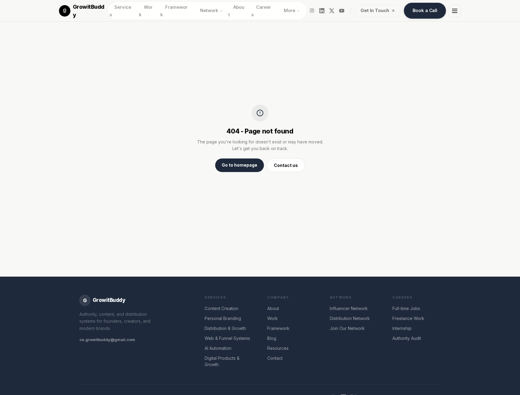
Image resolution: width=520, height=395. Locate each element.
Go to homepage (239, 165)
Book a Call (425, 10)
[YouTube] (342, 11)
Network (209, 10)
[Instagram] (312, 11)
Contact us (286, 165)
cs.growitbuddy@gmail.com (107, 339)
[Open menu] (454, 11)
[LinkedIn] (322, 11)
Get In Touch (375, 10)
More (289, 10)
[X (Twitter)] (332, 11)
